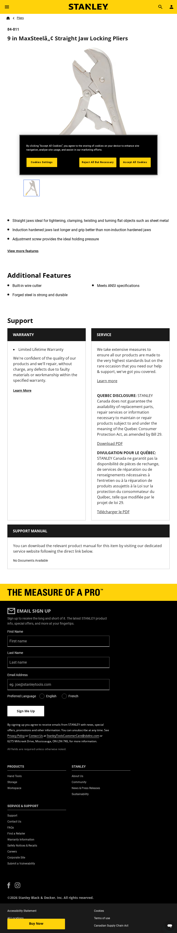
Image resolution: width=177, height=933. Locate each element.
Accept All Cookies (135, 162)
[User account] (171, 7)
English (51, 696)
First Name (15, 631)
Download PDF (110, 443)
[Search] (160, 7)
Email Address (17, 675)
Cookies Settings (42, 162)
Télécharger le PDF (113, 511)
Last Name (15, 653)
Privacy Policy (16, 736)
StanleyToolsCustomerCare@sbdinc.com (73, 736)
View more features (22, 251)
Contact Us (36, 736)
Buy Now (36, 923)
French (73, 696)
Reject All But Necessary (98, 162)
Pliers (20, 18)
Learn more (107, 380)
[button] (8, 885)
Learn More (22, 390)
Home (8, 18)
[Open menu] (7, 7)
